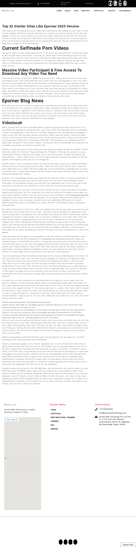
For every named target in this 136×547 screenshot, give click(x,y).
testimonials (125, 11)
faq (52, 425)
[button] (86, 10)
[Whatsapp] (115, 3)
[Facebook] (110, 3)
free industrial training (63, 417)
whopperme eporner (80, 195)
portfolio (99, 11)
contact (112, 11)
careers (55, 421)
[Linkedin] (120, 3)
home (59, 11)
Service (54, 429)
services (86, 11)
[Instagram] (125, 3)
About (68, 11)
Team (76, 11)
